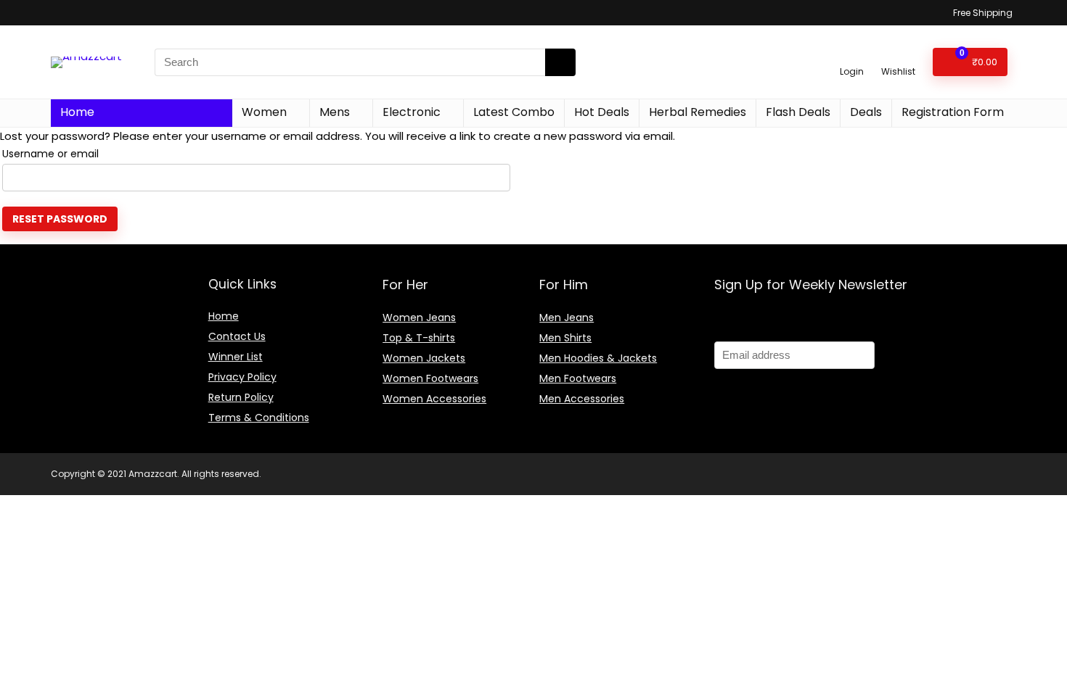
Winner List (235, 356)
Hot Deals (601, 112)
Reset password (59, 219)
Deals (866, 112)
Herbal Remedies (697, 112)
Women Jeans (419, 317)
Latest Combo (514, 112)
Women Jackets (424, 358)
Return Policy (241, 397)
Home (77, 112)
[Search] (560, 62)
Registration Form (953, 112)
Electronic (412, 112)
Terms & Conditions (258, 417)
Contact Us (237, 336)
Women (264, 112)
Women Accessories (434, 398)
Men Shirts (565, 338)
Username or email (50, 153)
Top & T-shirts (419, 338)
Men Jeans (566, 317)
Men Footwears (577, 378)
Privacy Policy (242, 377)
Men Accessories (581, 398)
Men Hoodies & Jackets (598, 358)
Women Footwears (430, 378)
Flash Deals (798, 112)
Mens (334, 112)
